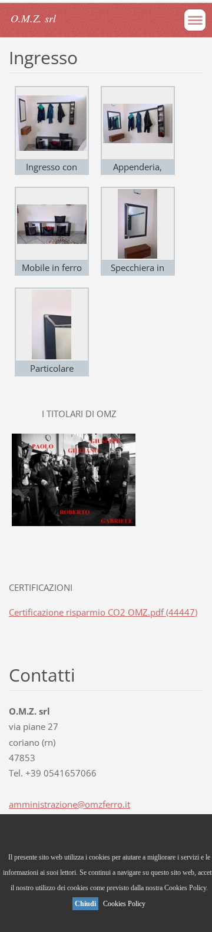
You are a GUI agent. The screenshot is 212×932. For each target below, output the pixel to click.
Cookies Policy (124, 904)
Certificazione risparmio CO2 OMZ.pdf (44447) (103, 612)
